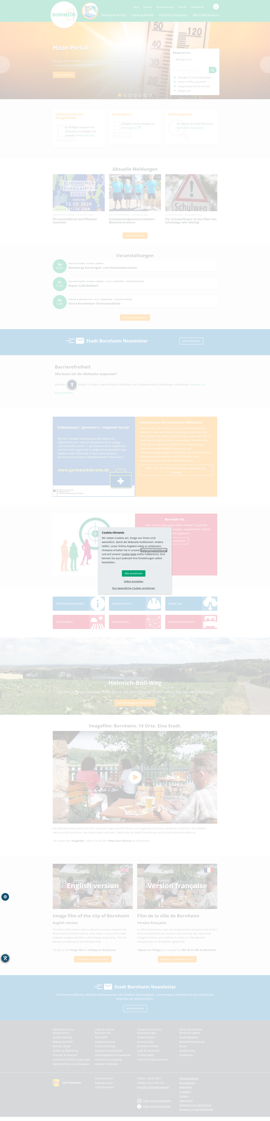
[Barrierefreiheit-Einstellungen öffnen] (5, 958)
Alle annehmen (134, 573)
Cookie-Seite (129, 554)
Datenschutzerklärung (154, 550)
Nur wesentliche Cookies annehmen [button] (133, 588)
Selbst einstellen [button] (133, 581)
